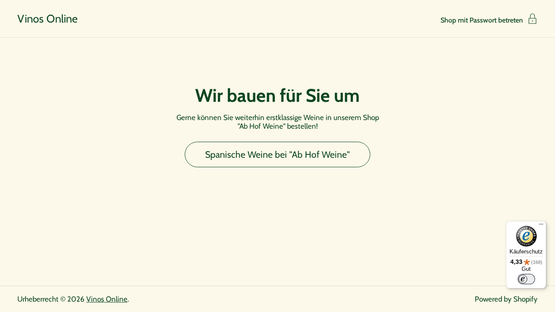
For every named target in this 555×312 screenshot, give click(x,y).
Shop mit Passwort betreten (482, 20)
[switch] (526, 279)
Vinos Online (47, 18)
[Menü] (541, 226)
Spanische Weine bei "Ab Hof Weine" (277, 154)
